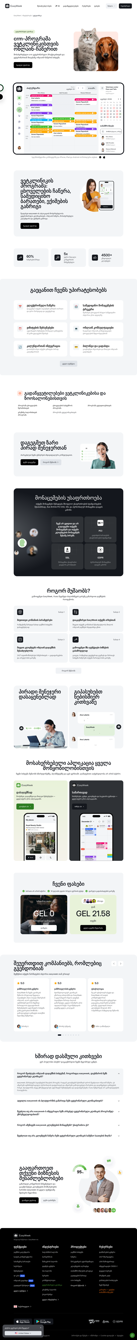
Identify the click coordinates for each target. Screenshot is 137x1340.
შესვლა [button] (110, 6)
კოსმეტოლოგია (48, 1280)
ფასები (97, 6)
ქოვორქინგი (47, 1294)
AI (59, 6)
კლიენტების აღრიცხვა (80, 1266)
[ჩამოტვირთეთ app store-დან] (23, 1322)
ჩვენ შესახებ (104, 1285)
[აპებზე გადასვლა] (100, 157)
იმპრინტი (94, 1335)
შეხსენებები (18, 1271)
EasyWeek (17, 15)
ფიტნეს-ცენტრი (48, 1266)
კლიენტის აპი (24, 806)
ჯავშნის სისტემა (77, 1252)
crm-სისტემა (76, 1280)
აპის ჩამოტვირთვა (106, 1261)
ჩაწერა (73, 1257)
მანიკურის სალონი (49, 1261)
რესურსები (86, 6)
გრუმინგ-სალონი (49, 1290)
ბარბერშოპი (47, 1257)
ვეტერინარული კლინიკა (52, 1285)
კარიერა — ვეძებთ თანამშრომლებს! (106, 1291)
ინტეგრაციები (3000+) (108, 1266)
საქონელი (18, 1266)
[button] (113, 963)
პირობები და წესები (79, 1335)
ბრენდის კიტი (104, 1276)
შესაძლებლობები (44, 6)
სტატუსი (120, 1335)
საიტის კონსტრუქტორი (23, 1257)
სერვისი (45, 1276)
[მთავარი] (13, 6)
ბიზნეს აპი (78, 806)
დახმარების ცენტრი (107, 1252)
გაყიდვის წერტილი (24, 1285)
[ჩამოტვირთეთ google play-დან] (43, 1322)
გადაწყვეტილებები (71, 6)
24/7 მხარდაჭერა (106, 1257)
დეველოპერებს (105, 1271)
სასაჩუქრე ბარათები (22, 1261)
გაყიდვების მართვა (78, 1276)
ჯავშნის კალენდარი (22, 1252)
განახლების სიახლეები (108, 1280)
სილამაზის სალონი (50, 1252)
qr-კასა (19, 1276)
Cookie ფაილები (107, 1335)
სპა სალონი (47, 1271)
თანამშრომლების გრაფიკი (82, 1271)
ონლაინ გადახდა (23, 1280)
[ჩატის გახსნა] (132, 1335)
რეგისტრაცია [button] (125, 6)
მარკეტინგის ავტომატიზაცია (82, 1261)
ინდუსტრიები (27, 15)
